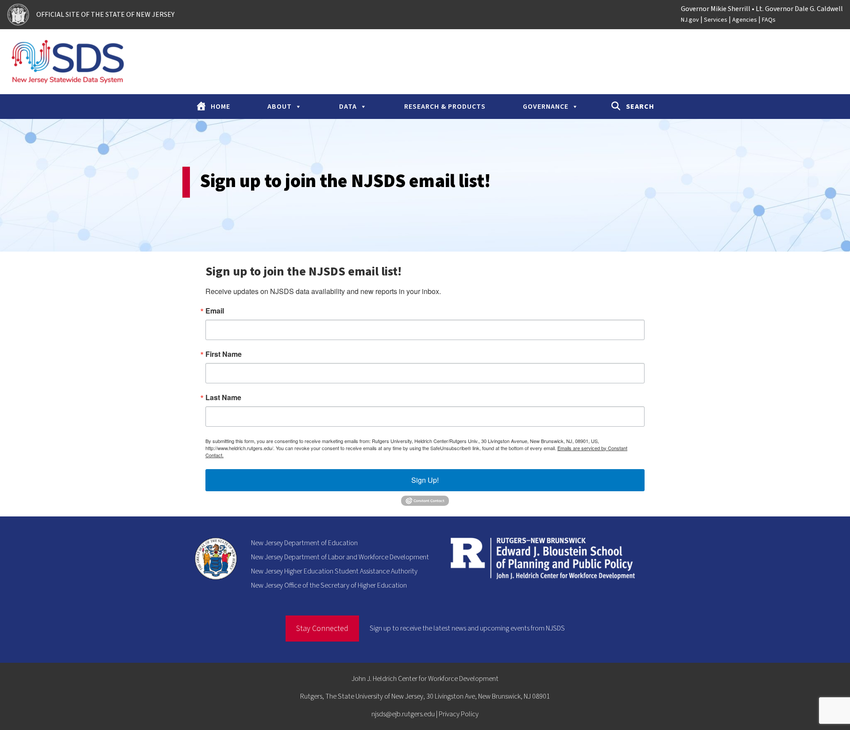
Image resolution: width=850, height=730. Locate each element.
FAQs (769, 19)
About (279, 106)
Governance (545, 106)
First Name (223, 354)
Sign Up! (425, 480)
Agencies (744, 19)
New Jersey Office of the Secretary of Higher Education (329, 585)
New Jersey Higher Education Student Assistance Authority (334, 571)
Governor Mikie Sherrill (715, 9)
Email (214, 310)
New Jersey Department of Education (304, 543)
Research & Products (445, 106)
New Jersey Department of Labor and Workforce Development (340, 557)
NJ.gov (690, 19)
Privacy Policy (459, 714)
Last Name (223, 397)
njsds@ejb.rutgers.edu (403, 714)
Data (348, 106)
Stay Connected (322, 628)
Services (715, 19)
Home (220, 106)
